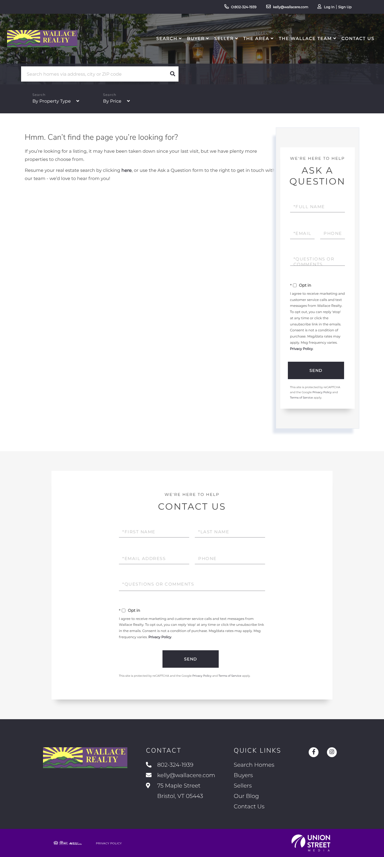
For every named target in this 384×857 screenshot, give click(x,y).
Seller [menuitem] (224, 38)
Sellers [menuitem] (243, 785)
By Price (112, 101)
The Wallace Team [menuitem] (305, 38)
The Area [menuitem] (256, 38)
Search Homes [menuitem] (254, 765)
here (126, 170)
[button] (173, 74)
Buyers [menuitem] (243, 775)
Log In (329, 7)
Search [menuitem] (166, 38)
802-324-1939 (175, 765)
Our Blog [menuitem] (246, 796)
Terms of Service (301, 397)
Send (316, 370)
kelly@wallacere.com (290, 7)
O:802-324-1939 (244, 7)
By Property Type (51, 101)
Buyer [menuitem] (196, 38)
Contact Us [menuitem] (358, 38)
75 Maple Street (179, 791)
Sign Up (345, 7)
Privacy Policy (301, 349)
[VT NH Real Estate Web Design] (311, 842)
